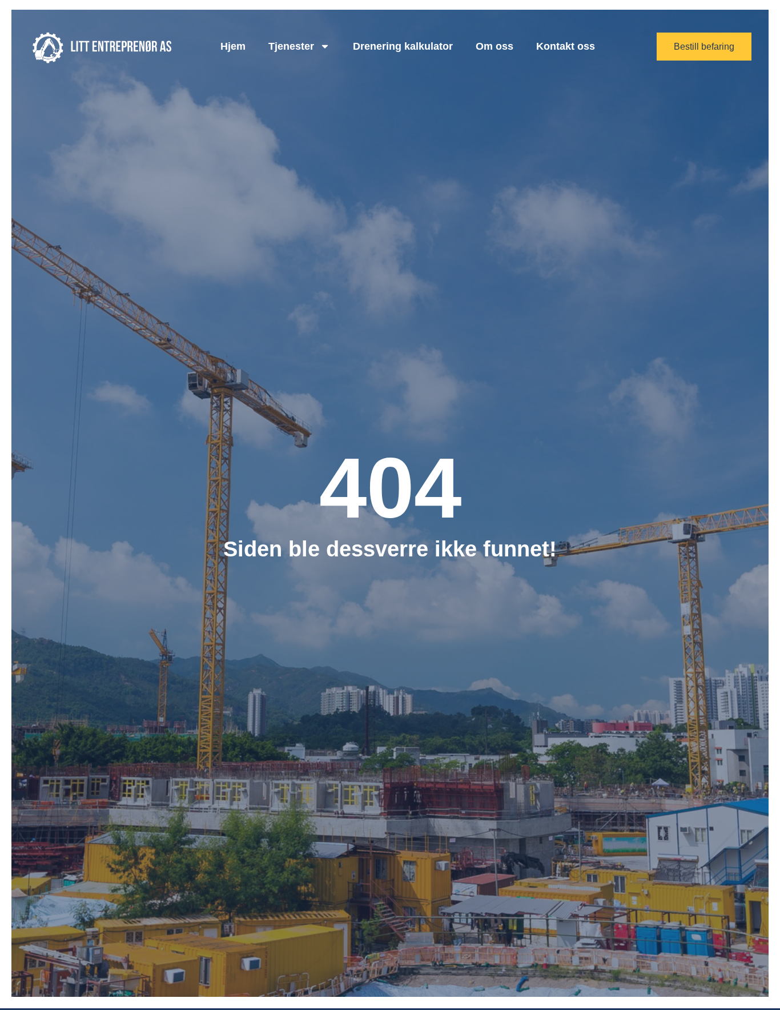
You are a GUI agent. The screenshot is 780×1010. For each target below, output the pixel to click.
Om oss (494, 46)
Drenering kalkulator (403, 46)
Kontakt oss (565, 46)
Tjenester (291, 46)
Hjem (233, 46)
